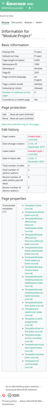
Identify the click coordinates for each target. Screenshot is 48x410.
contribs (32, 139)
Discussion (16, 22)
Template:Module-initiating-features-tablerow (34, 292)
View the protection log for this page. (20, 124)
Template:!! (30, 205)
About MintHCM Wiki (31, 401)
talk (38, 136)
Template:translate (34, 354)
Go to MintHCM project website (22, 386)
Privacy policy (9, 401)
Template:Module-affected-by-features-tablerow (34, 237)
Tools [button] (38, 22)
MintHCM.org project (12, 7)
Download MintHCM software (21, 389)
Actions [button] (28, 22)
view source (31, 215)
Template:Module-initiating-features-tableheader (34, 279)
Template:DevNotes (35, 212)
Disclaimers (8, 404)
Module (5, 22)
